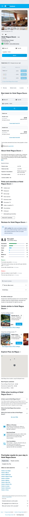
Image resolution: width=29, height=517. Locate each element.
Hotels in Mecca (5, 472)
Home (2, 512)
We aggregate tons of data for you (10, 503)
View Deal (19, 324)
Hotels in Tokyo (5, 490)
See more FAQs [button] (14, 417)
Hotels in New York (5, 482)
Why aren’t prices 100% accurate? (10, 506)
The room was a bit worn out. (10, 275)
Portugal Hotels (7, 512)
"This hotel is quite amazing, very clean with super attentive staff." (13, 264)
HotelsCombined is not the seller (10, 501)
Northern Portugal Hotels (19, 512)
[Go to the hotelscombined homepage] (10, 6)
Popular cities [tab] (5, 460)
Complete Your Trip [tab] (6, 464)
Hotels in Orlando (5, 478)
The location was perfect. (9, 262)
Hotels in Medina (5, 480)
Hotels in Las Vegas (6, 470)
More (2, 160)
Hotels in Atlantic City (6, 484)
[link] (11, 327)
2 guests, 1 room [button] (7, 52)
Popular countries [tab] (15, 460)
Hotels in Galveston (6, 488)
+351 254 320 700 (5, 42)
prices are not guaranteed (6, 497)
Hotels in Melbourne (6, 474)
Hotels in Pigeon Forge (6, 476)
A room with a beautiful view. (9, 267)
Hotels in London (5, 486)
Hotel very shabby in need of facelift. (11, 273)
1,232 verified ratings (14, 44)
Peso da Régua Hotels (9, 514)
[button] (2, 6)
